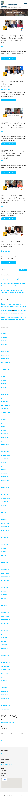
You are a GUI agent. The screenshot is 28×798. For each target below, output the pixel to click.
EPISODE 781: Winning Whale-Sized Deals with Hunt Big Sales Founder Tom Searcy (13, 319)
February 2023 (5, 480)
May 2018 (3, 684)
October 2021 (5, 537)
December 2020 (5, 573)
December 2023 (5, 444)
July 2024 (3, 419)
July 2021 (3, 548)
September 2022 (5, 498)
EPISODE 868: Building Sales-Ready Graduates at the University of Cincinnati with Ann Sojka (13, 278)
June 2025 (4, 380)
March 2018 (4, 691)
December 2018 (5, 659)
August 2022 (4, 501)
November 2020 (5, 576)
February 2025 (5, 394)
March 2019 (4, 648)
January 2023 (5, 483)
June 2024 (4, 423)
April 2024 (4, 430)
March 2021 (4, 562)
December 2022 (5, 487)
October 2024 (5, 408)
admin (3, 46)
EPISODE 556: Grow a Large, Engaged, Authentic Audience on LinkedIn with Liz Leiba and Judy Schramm (13, 199)
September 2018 (5, 669)
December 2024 (5, 401)
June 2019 (4, 637)
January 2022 (5, 526)
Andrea (3, 317)
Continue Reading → (9, 58)
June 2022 (4, 509)
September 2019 (5, 627)
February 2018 (5, 694)
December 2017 (5, 702)
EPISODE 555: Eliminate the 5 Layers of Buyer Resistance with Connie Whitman (13, 244)
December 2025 (5, 358)
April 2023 (4, 473)
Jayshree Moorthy (6, 310)
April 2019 (4, 644)
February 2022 (5, 523)
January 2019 (5, 655)
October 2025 (5, 365)
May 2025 (3, 383)
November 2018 (5, 662)
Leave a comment (5, 89)
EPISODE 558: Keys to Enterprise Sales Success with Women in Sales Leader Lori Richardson (13, 125)
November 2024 (5, 405)
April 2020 (4, 601)
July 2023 (3, 462)
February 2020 (5, 609)
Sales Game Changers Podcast (9, 5)
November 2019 (5, 619)
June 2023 (4, 466)
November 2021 (5, 534)
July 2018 (3, 677)
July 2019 (3, 634)
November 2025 (5, 362)
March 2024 (4, 433)
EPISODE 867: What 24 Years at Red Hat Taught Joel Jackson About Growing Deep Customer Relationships (13, 285)
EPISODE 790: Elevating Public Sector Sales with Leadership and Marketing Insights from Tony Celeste (13, 311)
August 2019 (4, 630)
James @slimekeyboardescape (9, 303)
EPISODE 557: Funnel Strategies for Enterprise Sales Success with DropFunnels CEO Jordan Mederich (13, 154)
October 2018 (5, 666)
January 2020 (5, 612)
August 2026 (4, 330)
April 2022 (4, 516)
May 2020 (3, 598)
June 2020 (4, 594)
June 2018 (4, 680)
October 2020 (5, 580)
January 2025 (5, 398)
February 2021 (5, 566)
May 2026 (3, 340)
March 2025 (4, 391)
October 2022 (5, 494)
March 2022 (4, 519)
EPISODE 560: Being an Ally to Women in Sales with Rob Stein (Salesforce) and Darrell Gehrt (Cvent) (12, 39)
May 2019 (3, 641)
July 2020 (3, 591)
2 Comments (4, 47)
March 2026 (4, 348)
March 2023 (4, 476)
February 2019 (5, 652)
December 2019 (5, 616)
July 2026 (3, 333)
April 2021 (4, 559)
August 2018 (4, 673)
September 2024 (5, 412)
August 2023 (4, 458)
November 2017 (5, 705)
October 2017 (5, 709)
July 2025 (3, 376)
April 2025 (4, 387)
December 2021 (5, 530)
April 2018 (4, 687)
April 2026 (4, 344)
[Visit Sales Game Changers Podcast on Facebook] (2, 741)
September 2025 (5, 369)
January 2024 (5, 441)
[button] (26, 3)
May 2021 (3, 555)
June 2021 (4, 551)
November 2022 (5, 491)
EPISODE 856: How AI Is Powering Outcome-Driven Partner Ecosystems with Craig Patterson (14, 304)
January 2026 (5, 355)
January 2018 (5, 698)
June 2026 (4, 337)
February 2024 (5, 437)
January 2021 (5, 569)
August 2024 (4, 416)
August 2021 (4, 544)
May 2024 (3, 426)
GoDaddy (22, 795)
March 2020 (4, 605)
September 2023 (5, 455)
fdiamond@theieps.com (6, 764)
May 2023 (3, 469)
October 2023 (5, 451)
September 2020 (5, 584)
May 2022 (3, 512)
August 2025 (4, 373)
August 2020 (4, 587)
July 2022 (3, 505)
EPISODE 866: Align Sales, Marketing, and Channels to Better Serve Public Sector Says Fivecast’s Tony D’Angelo (12, 292)
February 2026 (5, 351)
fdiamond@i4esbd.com (7, 722)
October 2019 (5, 623)
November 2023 (5, 448)
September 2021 (5, 541)
